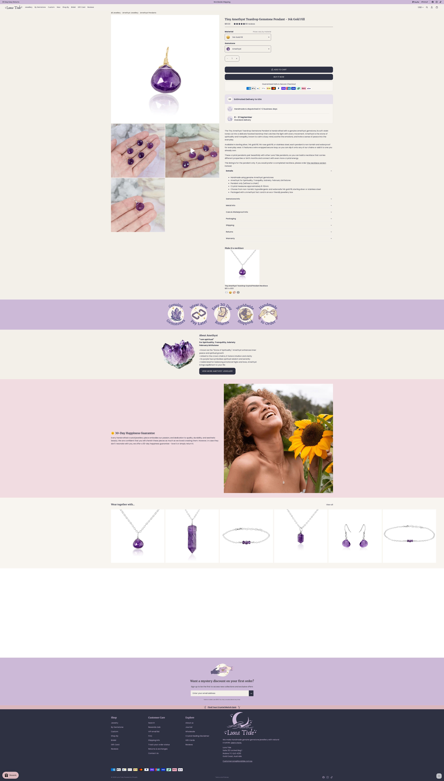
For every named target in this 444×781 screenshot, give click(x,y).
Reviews (114, 749)
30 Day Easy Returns (10, 2)
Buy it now (279, 77)
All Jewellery (116, 13)
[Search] (426, 7)
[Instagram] (436, 2)
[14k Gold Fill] (230, 292)
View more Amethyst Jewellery (217, 371)
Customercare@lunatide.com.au (237, 761)
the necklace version (316, 163)
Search (151, 723)
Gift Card (115, 744)
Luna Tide (119, 777)
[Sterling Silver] (226, 292)
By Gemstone (117, 727)
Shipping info (154, 740)
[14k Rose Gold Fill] (234, 292)
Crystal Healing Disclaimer (197, 736)
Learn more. (236, 742)
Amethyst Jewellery (130, 13)
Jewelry (114, 723)
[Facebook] (433, 2)
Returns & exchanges (158, 749)
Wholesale (190, 731)
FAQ (150, 736)
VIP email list (154, 731)
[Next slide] (256, 267)
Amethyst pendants (148, 13)
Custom (114, 731)
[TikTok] (440, 2)
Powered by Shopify (130, 777)
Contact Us (153, 753)
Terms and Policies (222, 777)
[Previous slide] (228, 267)
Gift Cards (190, 740)
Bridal (113, 740)
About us (189, 723)
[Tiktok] (331, 777)
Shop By (114, 736)
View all (329, 504)
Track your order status (159, 744)
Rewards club (154, 727)
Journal (188, 727)
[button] (239, 24)
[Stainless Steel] (238, 292)
